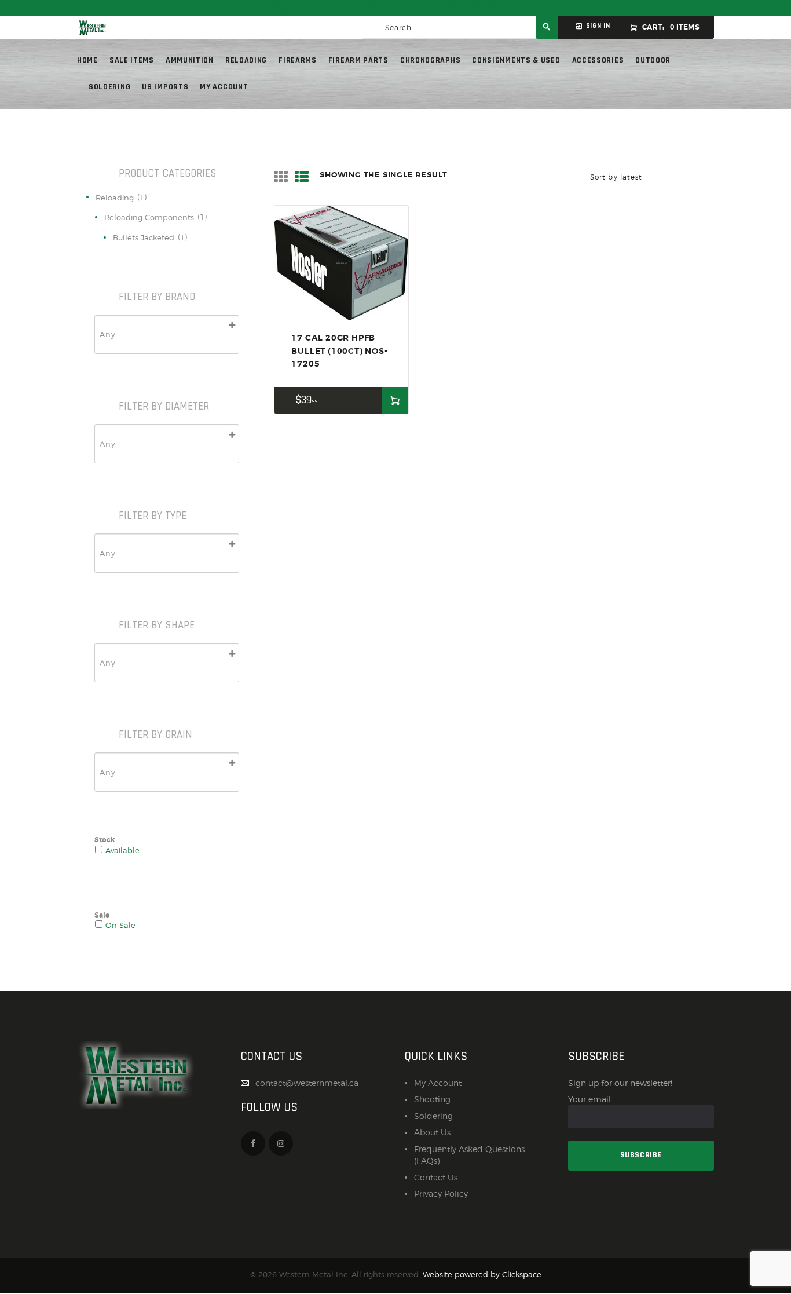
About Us (432, 1132)
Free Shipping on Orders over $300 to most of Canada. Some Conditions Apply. (395, 8)
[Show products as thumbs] (281, 177)
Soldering (433, 1116)
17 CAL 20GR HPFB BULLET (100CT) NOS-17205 (339, 350)
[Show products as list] (302, 177)
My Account (438, 1083)
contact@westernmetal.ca (306, 1083)
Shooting (432, 1099)
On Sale (120, 925)
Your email (589, 1099)
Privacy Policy (441, 1193)
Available (122, 850)
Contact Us (435, 1177)
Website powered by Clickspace (482, 1274)
